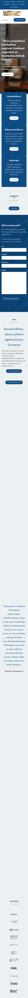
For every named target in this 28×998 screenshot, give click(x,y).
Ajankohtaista (7, 4)
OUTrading (21, 4)
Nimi (3, 246)
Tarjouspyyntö (19, 20)
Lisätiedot (4, 270)
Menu (6, 20)
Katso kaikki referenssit (14, 382)
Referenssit (14, 4)
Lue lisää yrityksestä (14, 371)
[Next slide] (24, 638)
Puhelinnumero (5, 262)
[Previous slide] (3, 638)
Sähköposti (4, 254)
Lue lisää (14, 118)
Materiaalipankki (14, 7)
